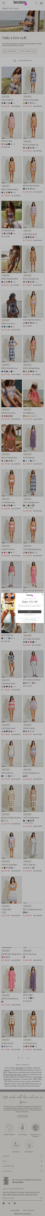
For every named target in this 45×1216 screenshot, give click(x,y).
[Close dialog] (43, 594)
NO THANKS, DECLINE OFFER (29, 614)
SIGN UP (29, 611)
